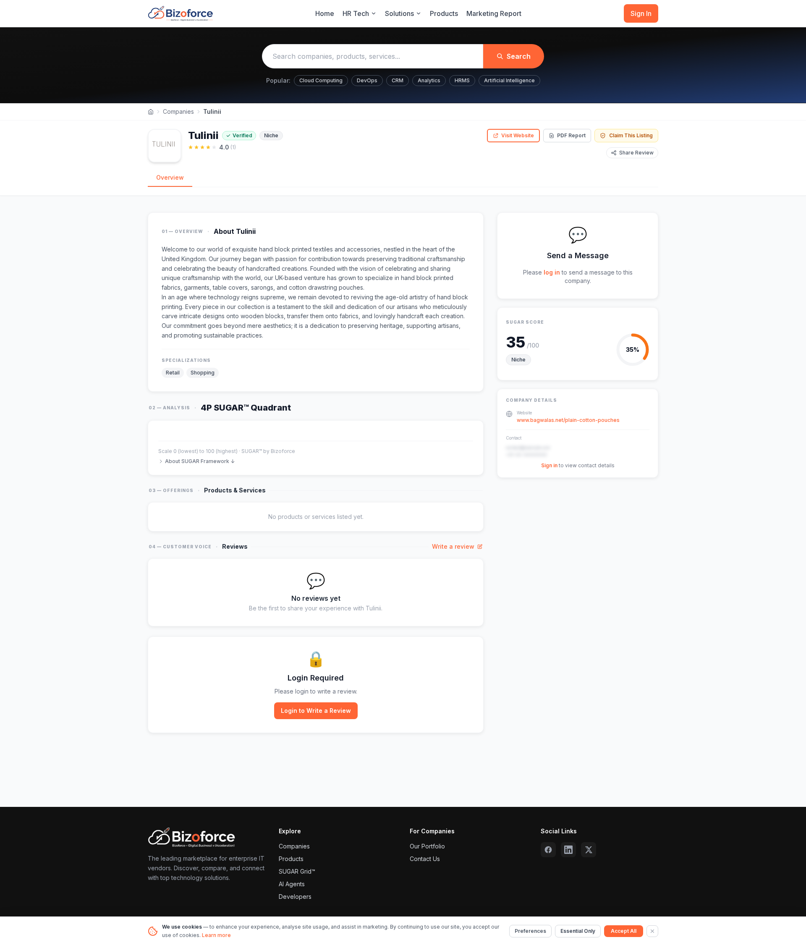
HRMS (462, 80)
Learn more (216, 935)
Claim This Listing (631, 135)
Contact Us (425, 858)
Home (324, 13)
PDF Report (571, 135)
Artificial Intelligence (509, 80)
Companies (178, 111)
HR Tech (356, 13)
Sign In (641, 13)
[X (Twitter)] (588, 849)
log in (552, 272)
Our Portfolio (427, 846)
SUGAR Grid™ (297, 871)
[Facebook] (548, 849)
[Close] (652, 931)
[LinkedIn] (568, 849)
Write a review (453, 546)
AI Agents (292, 883)
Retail (173, 372)
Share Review (636, 152)
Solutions (399, 13)
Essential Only (577, 931)
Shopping (203, 372)
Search (519, 56)
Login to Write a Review (316, 710)
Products (444, 13)
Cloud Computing (321, 80)
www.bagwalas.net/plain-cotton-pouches (568, 420)
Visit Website (517, 135)
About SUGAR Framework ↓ (200, 461)
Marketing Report (493, 13)
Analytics (429, 80)
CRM (397, 80)
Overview (170, 177)
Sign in (549, 465)
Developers (295, 896)
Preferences (530, 931)
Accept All (623, 931)
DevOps (367, 80)
